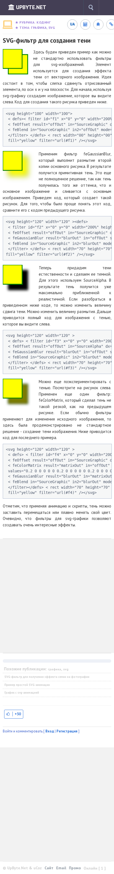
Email (61, 867)
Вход (49, 731)
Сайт (49, 867)
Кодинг (44, 22)
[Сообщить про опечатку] (98, 24)
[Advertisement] (57, 596)
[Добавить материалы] (108, 7)
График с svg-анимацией (21, 692)
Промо (75, 867)
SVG (51, 27)
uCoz (37, 867)
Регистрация (66, 731)
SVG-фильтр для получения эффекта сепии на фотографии (46, 677)
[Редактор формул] (85, 24)
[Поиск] (91, 7)
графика (39, 27)
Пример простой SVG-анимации (27, 685)
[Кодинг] (7, 24)
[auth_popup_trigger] (14, 714)
